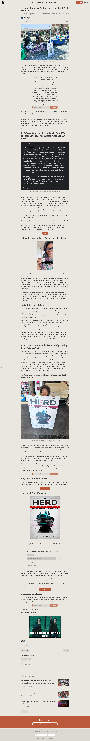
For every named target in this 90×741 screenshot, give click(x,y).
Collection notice (53, 731)
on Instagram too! (33, 609)
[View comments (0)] (27, 21)
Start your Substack (41, 735)
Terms (48, 731)
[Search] (71, 2)
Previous (26, 650)
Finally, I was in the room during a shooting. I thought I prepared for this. (38, 702)
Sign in (86, 2)
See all (23, 711)
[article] (45, 684)
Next (65, 650)
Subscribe (79, 2)
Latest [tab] (26, 676)
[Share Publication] (73, 2)
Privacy (44, 731)
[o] (45, 255)
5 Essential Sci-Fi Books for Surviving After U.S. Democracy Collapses (36, 681)
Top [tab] (22, 676)
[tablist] (26, 659)
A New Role (24, 692)
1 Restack (31, 640)
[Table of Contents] (1, 370)
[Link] (19, 136)
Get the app (51, 735)
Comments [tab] (24, 659)
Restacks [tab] (30, 659)
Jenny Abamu (27, 17)
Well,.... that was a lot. (26, 704)
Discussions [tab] (31, 676)
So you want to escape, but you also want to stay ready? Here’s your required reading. (38, 684)
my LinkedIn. (32, 612)
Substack (38, 738)
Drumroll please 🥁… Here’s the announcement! (32, 693)
